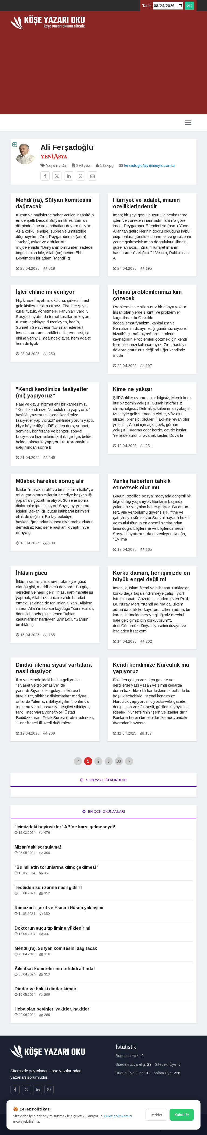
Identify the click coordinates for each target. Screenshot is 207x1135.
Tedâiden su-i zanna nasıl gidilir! (48, 887)
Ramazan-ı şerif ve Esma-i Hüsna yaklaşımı (59, 907)
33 (119, 761)
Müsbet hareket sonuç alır (50, 481)
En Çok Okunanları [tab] (106, 811)
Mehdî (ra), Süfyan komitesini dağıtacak (56, 948)
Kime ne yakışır (133, 389)
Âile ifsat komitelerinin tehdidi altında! (55, 968)
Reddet (156, 1114)
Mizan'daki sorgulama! (38, 847)
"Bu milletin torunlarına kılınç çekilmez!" (56, 867)
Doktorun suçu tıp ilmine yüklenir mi (52, 928)
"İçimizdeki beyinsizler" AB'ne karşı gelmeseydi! (65, 827)
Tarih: (147, 6)
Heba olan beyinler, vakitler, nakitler (52, 1009)
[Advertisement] (103, 70)
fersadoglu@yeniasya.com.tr (149, 165)
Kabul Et (181, 1114)
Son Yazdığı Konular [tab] (106, 780)
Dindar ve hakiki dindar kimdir (46, 989)
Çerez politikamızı (118, 1115)
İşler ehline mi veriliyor (45, 292)
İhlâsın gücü (31, 573)
